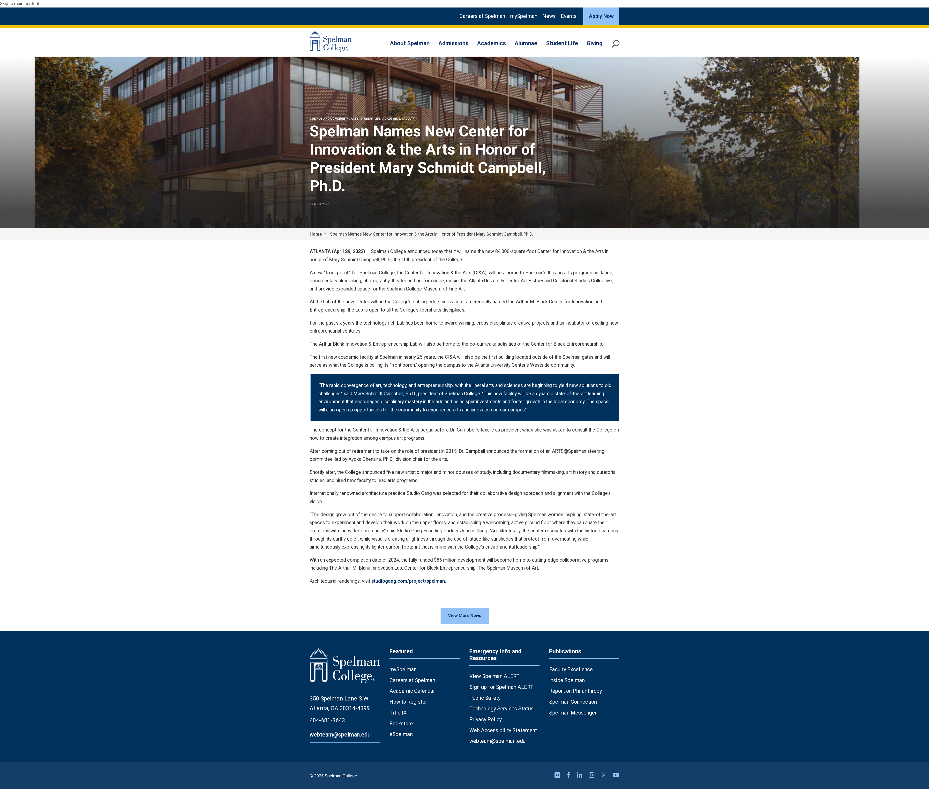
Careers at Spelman (482, 16)
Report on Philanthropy (575, 691)
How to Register (408, 702)
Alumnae (526, 43)
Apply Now (601, 16)
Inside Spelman (567, 680)
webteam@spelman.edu (340, 734)
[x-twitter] (604, 775)
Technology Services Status (501, 709)
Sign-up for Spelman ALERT (501, 687)
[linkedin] (580, 775)
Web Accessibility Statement (503, 730)
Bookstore (401, 724)
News (549, 16)
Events (569, 16)
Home (316, 234)
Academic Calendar (412, 691)
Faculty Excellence (571, 669)
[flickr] (558, 775)
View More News (464, 615)
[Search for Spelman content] (615, 45)
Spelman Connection (573, 702)
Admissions (453, 43)
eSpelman (401, 734)
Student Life (562, 43)
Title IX (398, 713)
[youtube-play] (616, 775)
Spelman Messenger (573, 713)
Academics (491, 43)
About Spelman (410, 43)
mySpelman (523, 16)
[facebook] (569, 775)
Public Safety (485, 698)
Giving (595, 43)
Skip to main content (19, 3)
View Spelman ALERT (494, 676)
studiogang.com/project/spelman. (408, 581)
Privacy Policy (485, 719)
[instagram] (592, 775)
